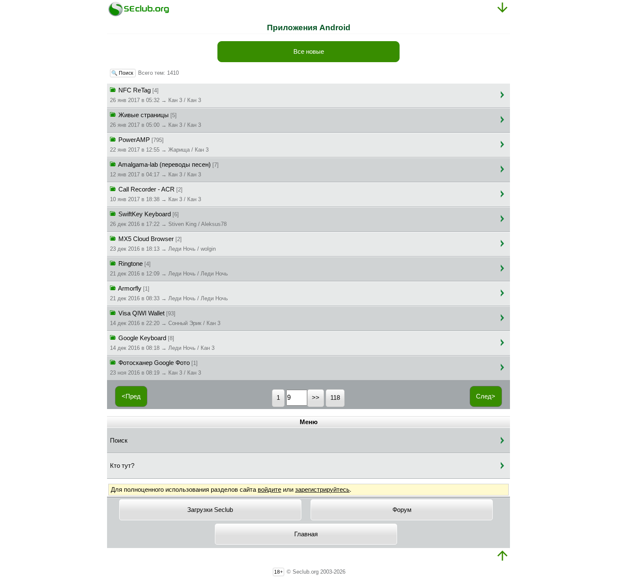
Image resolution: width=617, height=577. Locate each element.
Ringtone (169, 268)
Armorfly (169, 293)
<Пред (131, 396)
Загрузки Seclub (210, 509)
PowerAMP (159, 144)
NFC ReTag (155, 95)
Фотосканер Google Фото (155, 367)
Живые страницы (155, 120)
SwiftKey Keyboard (168, 219)
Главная (306, 534)
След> (485, 396)
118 (335, 397)
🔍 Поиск (122, 73)
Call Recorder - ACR (155, 194)
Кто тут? (122, 465)
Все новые (308, 51)
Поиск (119, 440)
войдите (269, 489)
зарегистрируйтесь (322, 489)
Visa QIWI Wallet (165, 318)
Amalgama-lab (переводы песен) (164, 169)
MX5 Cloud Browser (163, 244)
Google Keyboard (162, 343)
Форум (401, 509)
